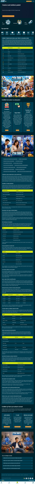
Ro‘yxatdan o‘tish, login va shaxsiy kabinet (9, 161)
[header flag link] (5, 1)
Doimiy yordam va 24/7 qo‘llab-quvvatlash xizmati (10, 171)
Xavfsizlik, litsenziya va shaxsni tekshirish (9, 169)
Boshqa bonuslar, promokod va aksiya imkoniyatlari (21, 165)
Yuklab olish (31, 480)
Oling (7, 130)
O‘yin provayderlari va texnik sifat (8, 163)
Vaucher (17, 483)
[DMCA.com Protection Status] (24, 478)
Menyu (33, 483)
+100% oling (8, 16)
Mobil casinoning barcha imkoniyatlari (21, 167)
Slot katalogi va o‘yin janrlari (19, 161)
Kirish (33, 1)
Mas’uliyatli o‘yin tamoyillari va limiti (19, 169)
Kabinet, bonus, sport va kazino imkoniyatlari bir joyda (24, 171)
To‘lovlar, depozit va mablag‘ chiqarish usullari (9, 167)
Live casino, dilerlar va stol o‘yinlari (17, 163)
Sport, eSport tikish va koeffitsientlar (8, 165)
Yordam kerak (7, 426)
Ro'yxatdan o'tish (29, 1)
